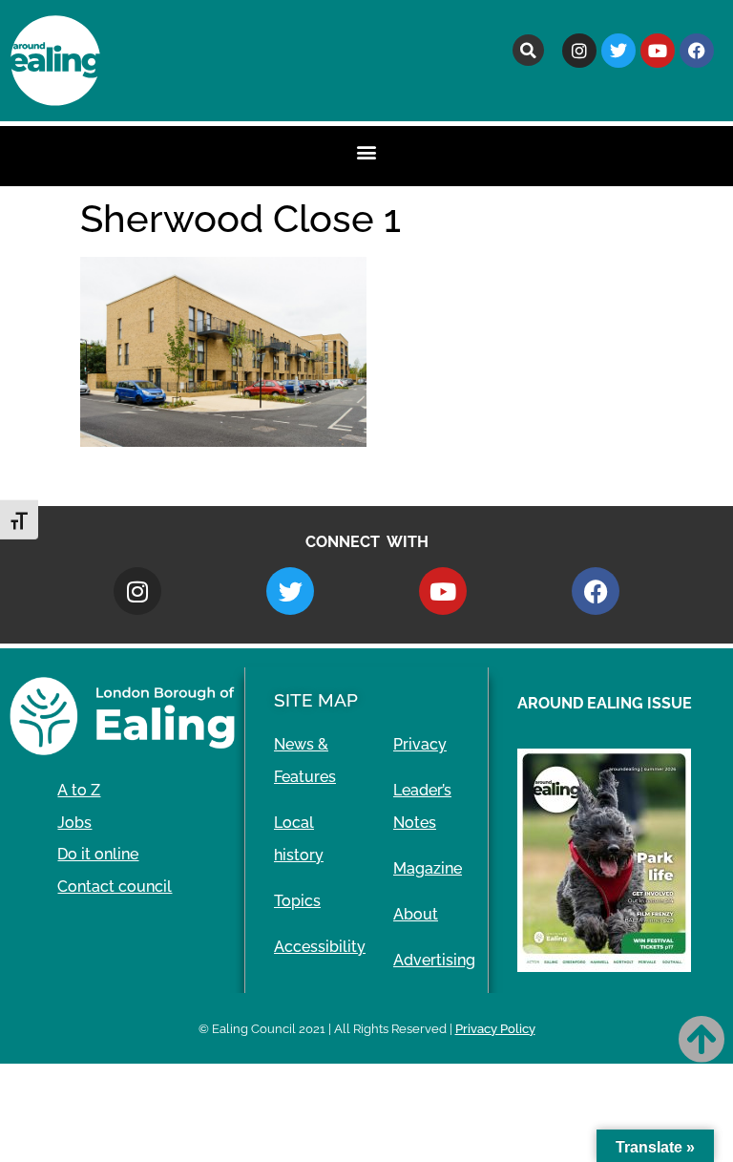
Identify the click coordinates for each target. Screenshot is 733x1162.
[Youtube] (657, 50)
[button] (528, 50)
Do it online (97, 854)
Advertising (434, 960)
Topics (297, 901)
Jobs (74, 822)
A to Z (78, 790)
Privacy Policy (495, 1029)
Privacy (420, 744)
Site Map (316, 699)
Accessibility (320, 947)
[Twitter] (618, 50)
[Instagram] (579, 50)
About (415, 914)
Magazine (427, 868)
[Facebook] (697, 50)
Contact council (114, 886)
